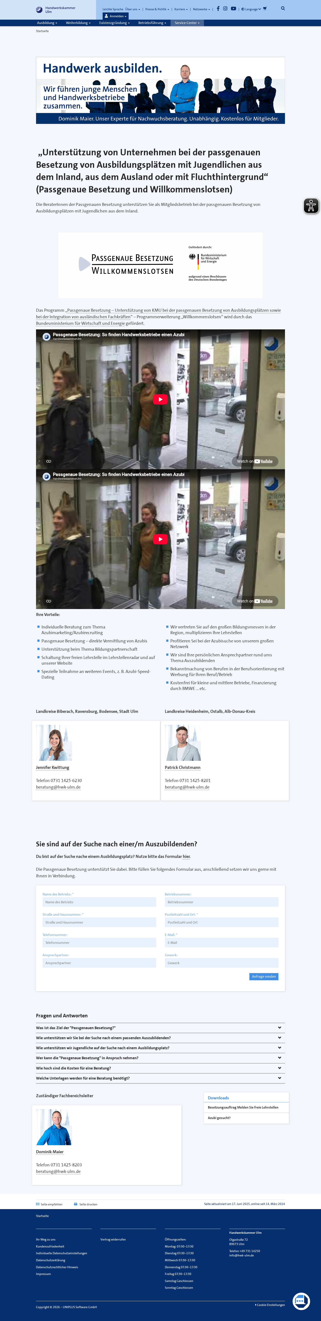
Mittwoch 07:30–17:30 (180, 1260)
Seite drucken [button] (88, 1204)
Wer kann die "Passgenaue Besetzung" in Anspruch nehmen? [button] (87, 1058)
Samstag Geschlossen (179, 1281)
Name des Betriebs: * (58, 894)
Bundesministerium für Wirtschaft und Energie (80, 323)
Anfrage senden (264, 976)
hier (186, 856)
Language (251, 9)
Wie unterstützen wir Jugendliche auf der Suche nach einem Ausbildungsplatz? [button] (102, 1048)
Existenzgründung (113, 23)
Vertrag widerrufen (113, 1239)
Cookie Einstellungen (270, 1305)
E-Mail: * (171, 935)
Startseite (42, 31)
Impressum (43, 1274)
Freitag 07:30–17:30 (178, 1274)
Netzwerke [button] (200, 9)
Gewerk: (171, 955)
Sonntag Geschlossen (179, 1288)
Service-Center (186, 23)
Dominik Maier (50, 1152)
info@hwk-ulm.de (241, 1255)
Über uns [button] (131, 9)
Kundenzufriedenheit (50, 1246)
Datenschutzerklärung (50, 1260)
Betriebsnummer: (178, 894)
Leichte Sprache (113, 9)
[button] (115, 16)
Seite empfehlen (51, 1204)
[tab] (160, 1028)
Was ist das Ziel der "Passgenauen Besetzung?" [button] (76, 1027)
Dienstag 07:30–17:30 (179, 1253)
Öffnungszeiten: (175, 1239)
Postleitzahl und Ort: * (181, 914)
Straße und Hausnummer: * (63, 914)
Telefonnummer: (55, 935)
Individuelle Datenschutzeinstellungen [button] (61, 1253)
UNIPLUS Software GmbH (80, 1307)
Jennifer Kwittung (52, 767)
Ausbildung (46, 23)
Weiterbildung (77, 23)
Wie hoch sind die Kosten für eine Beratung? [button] (73, 1068)
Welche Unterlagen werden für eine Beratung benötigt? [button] (83, 1078)
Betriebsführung (151, 23)
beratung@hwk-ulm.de (58, 787)
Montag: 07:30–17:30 (179, 1246)
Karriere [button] (180, 9)
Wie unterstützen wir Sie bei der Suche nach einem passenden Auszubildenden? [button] (103, 1037)
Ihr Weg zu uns (45, 1239)
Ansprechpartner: (56, 955)
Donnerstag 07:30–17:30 (181, 1267)
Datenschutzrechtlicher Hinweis (57, 1267)
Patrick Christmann (182, 767)
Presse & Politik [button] (156, 9)
